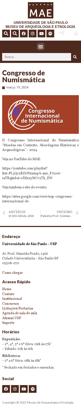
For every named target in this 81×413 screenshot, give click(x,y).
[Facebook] (24, 33)
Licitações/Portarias (17, 308)
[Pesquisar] (75, 57)
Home (6, 289)
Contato (8, 294)
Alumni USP (11, 318)
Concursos (10, 304)
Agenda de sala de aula (19, 313)
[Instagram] (33, 33)
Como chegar (12, 273)
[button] (6, 33)
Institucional (12, 299)
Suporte (8, 323)
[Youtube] (41, 33)
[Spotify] (50, 33)
